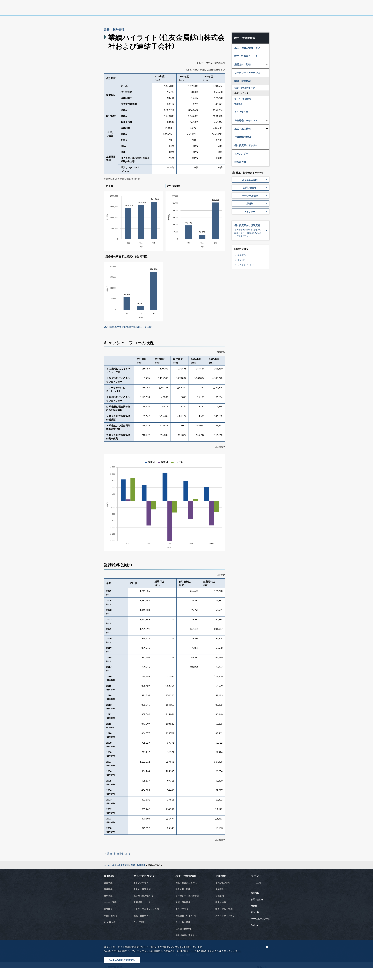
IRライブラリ (182, 909)
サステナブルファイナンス (146, 909)
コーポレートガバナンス (247, 72)
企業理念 (219, 889)
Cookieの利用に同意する (122, 960)
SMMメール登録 (250, 195)
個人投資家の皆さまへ (246, 145)
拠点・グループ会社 (225, 909)
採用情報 (255, 893)
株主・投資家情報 (120, 865)
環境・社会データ (142, 915)
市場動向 (238, 104)
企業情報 (241, 254)
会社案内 (219, 895)
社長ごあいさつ (222, 882)
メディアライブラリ (225, 915)
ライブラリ (139, 922)
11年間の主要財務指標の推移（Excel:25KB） (129, 327)
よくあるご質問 (249, 179)
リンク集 (255, 912)
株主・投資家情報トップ (247, 47)
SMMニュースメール (260, 918)
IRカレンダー (241, 153)
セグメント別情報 (242, 98)
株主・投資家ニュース (246, 56)
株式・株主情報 (183, 922)
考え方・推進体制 (142, 889)
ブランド (256, 875)
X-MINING (109, 922)
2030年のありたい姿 (144, 895)
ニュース (256, 883)
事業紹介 (241, 260)
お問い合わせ (249, 187)
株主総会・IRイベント (186, 915)
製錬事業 (108, 889)
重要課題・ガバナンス (144, 902)
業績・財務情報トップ (244, 88)
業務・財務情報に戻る (119, 853)
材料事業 (108, 895)
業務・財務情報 (114, 29)
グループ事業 (110, 902)
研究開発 (108, 909)
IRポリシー (249, 211)
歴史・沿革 (220, 902)
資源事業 (108, 882)
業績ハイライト (241, 93)
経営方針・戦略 (183, 889)
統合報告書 (240, 162)
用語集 (250, 203)
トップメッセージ (142, 882)
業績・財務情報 (138, 865)
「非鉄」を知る (110, 915)
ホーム (107, 865)
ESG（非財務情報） (184, 928)
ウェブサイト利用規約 (148, 951)
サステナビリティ (245, 265)
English (254, 925)
